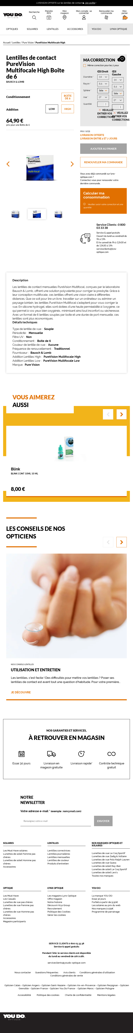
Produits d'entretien (58, 863)
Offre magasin (54, 899)
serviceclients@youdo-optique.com (67, 962)
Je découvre (21, 692)
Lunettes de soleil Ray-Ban (106, 866)
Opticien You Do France (62, 988)
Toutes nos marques (102, 875)
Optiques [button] (12, 28)
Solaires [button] (32, 28)
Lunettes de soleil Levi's (105, 872)
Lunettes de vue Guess (104, 862)
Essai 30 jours (99, 899)
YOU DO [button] (96, 28)
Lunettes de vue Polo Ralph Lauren (111, 859)
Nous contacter (23, 972)
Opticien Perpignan (107, 985)
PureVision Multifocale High (62, 356)
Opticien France (39, 988)
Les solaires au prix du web (106, 905)
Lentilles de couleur (58, 860)
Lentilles (16, 42)
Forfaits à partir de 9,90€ (105, 902)
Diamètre (88, 77)
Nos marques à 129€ (102, 908)
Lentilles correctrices (58, 850)
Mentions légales (106, 995)
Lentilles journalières (58, 854)
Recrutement (54, 908)
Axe (85, 97)
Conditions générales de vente (66, 975)
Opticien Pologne (105, 988)
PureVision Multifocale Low (61, 360)
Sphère (87, 90)
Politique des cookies (48, 995)
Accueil (6, 42)
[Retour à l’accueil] (66, 1017)
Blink (24, 471)
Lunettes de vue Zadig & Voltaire (109, 856)
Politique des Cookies (58, 911)
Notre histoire (54, 902)
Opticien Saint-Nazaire (53, 985)
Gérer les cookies (56, 915)
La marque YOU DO (102, 895)
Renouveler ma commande (103, 162)
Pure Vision (28, 42)
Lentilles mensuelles (58, 857)
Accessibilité (24, 995)
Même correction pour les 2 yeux (103, 65)
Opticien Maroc (86, 988)
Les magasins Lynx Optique (61, 895)
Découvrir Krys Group (58, 905)
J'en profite (90, 3)
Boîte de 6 (68, 97)
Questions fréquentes (46, 972)
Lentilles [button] (52, 28)
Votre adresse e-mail (50, 811)
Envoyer (103, 821)
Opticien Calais (12, 985)
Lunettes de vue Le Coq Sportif (108, 853)
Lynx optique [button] (118, 28)
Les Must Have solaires (15, 850)
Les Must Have (11, 895)
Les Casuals (9, 899)
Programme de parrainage (106, 911)
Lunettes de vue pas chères (18, 902)
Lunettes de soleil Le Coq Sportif (109, 869)
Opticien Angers (30, 985)
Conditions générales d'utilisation (97, 972)
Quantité (87, 104)
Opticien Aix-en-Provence (81, 985)
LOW (52, 108)
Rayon (87, 83)
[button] (124, 14)
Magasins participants (14, 921)
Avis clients (69, 972)
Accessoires (75, 28)
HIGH (67, 108)
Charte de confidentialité (78, 995)
